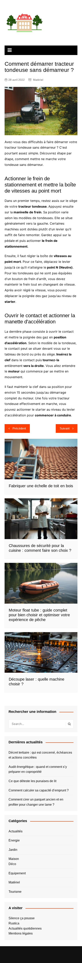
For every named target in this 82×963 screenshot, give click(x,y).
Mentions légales (21, 933)
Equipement (17, 873)
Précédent (19, 428)
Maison (14, 858)
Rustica (14, 923)
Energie (14, 840)
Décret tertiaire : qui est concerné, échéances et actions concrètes (40, 755)
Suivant (64, 428)
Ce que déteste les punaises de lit (32, 781)
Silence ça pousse (22, 918)
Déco (12, 864)
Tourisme (15, 891)
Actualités (15, 831)
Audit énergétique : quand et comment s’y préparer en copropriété (38, 769)
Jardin (13, 849)
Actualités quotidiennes (25, 928)
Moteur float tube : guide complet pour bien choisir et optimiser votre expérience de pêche (39, 615)
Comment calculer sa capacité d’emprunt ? (39, 790)
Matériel (38, 79)
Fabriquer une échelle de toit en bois (41, 486)
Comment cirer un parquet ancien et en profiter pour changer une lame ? (36, 802)
